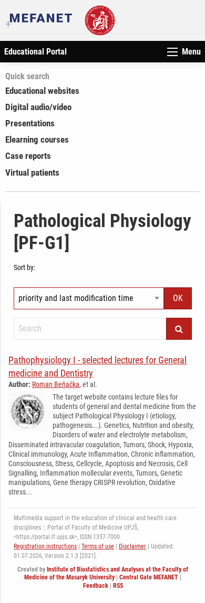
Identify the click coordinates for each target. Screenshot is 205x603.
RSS (118, 585)
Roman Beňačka (55, 384)
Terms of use (97, 546)
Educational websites (42, 90)
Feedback (95, 585)
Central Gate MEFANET (148, 577)
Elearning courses (37, 139)
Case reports (28, 155)
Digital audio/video (38, 107)
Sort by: (24, 267)
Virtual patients (32, 172)
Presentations (30, 123)
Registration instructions (45, 546)
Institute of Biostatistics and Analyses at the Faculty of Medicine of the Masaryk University (106, 574)
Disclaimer (132, 546)
